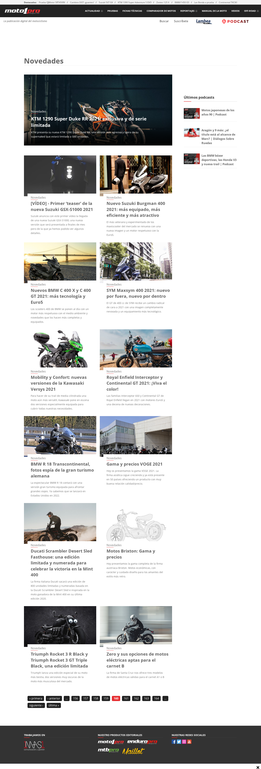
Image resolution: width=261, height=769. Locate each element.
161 (126, 698)
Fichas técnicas (132, 10)
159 (106, 698)
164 (156, 698)
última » (53, 705)
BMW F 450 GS (182, 2)
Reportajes (187, 10)
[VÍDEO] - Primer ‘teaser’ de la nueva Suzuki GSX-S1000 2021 (62, 206)
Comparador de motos (161, 10)
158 (95, 698)
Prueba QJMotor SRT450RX (52, 2)
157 (85, 698)
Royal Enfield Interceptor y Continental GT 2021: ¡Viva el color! (137, 383)
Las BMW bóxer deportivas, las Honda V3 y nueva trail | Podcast (219, 160)
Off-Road (250, 10)
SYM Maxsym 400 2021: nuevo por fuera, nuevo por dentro (138, 293)
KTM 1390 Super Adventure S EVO (134, 2)
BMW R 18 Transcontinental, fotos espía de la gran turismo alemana (62, 470)
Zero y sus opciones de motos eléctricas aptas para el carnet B (137, 660)
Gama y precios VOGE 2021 (135, 464)
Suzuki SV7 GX (106, 2)
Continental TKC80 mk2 (230, 2)
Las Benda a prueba (204, 2)
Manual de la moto (214, 10)
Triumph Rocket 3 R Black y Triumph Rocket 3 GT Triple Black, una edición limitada (59, 660)
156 (75, 698)
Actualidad (92, 10)
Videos (235, 10)
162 (136, 698)
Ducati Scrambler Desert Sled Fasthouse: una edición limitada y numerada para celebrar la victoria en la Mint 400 (62, 563)
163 (146, 698)
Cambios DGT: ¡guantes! (82, 2)
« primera (35, 698)
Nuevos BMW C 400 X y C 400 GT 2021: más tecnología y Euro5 (61, 296)
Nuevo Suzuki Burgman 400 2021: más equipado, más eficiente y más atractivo (136, 209)
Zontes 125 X (163, 2)
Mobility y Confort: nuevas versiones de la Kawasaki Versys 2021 (59, 383)
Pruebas (112, 10)
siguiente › (36, 705)
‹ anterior (54, 698)
